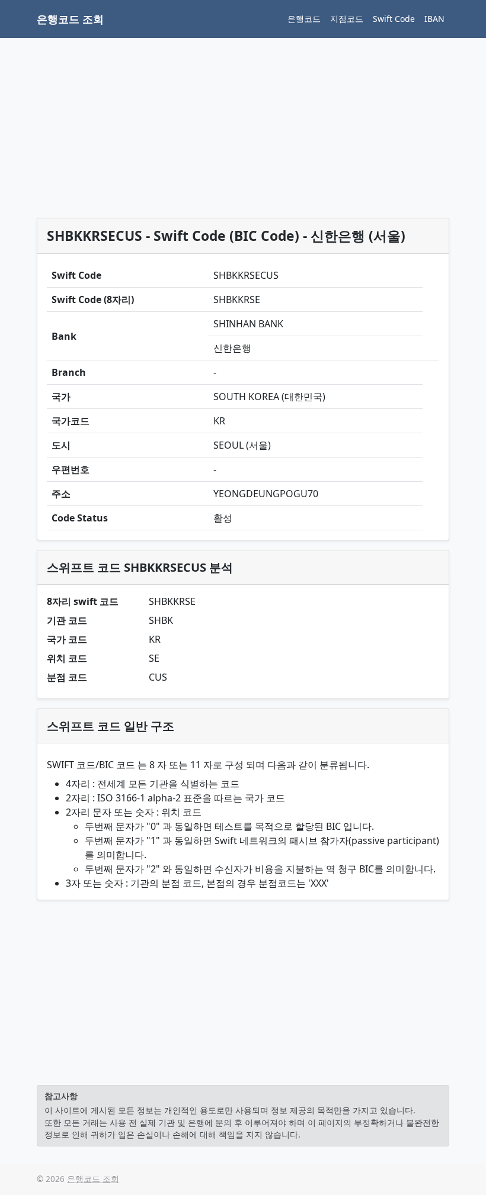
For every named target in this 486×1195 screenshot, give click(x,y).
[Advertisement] (243, 130)
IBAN (434, 18)
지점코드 (346, 18)
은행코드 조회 (70, 19)
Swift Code (394, 18)
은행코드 (304, 18)
